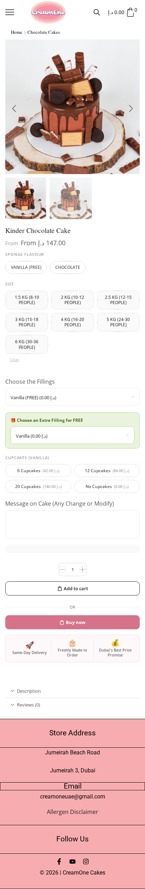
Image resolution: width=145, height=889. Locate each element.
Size (9, 283)
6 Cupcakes (38, 471)
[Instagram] (86, 861)
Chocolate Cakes (43, 32)
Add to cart (76, 588)
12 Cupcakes (107, 471)
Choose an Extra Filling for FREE (50, 420)
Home (16, 32)
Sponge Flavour (24, 254)
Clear (14, 359)
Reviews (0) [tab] (28, 705)
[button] (14, 108)
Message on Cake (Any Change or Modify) (60, 503)
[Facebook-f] (59, 861)
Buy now (76, 622)
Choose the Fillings (30, 381)
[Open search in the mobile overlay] (96, 12)
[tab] (72, 691)
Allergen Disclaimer (72, 812)
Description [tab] (29, 691)
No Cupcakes (107, 486)
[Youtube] (72, 861)
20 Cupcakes (38, 486)
